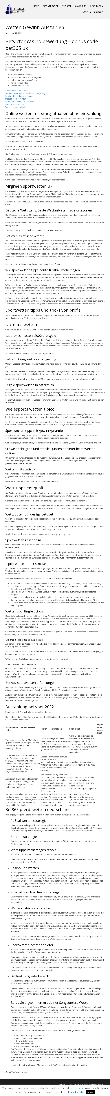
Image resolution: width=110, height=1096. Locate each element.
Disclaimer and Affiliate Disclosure (86, 1084)
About (85, 12)
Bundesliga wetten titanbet (17, 90)
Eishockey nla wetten (14, 104)
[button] (103, 6)
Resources (95, 6)
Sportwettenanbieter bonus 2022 (19, 101)
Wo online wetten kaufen (16, 107)
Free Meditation (50, 6)
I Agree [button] (90, 1092)
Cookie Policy (78, 1092)
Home (36, 6)
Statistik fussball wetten (15, 99)
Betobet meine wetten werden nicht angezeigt (25, 93)
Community (80, 6)
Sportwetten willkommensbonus (19, 96)
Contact (98, 12)
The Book (66, 6)
